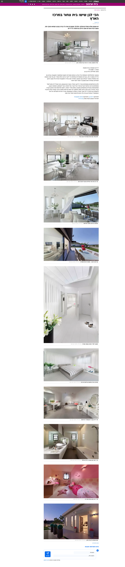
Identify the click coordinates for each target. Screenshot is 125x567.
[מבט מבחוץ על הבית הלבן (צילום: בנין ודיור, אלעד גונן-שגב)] (71, 523)
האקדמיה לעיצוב (76, 4)
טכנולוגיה (49, 1)
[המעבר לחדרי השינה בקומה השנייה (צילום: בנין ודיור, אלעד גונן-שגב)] (71, 305)
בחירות (81, 1)
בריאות (59, 1)
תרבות (75, 1)
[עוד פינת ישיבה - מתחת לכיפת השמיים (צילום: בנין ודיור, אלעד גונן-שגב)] (71, 245)
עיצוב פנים (62, 4)
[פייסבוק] (28, 4)
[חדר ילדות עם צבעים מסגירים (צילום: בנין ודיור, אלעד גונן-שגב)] (71, 483)
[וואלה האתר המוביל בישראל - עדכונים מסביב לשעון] (96, 1)
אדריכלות (52, 4)
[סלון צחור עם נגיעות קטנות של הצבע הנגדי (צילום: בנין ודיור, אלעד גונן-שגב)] (71, 120)
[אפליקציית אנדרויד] (34, 4)
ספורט (85, 1)
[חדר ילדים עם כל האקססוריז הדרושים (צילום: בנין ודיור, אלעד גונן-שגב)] (71, 404)
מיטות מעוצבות (78, 97)
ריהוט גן (91, 97)
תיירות (54, 1)
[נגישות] (2, 1)
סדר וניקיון (57, 4)
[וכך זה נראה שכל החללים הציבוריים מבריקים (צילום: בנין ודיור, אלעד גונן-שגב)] (71, 162)
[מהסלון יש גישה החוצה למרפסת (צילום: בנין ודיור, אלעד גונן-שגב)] (71, 205)
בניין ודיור (80, 98)
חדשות (90, 1)
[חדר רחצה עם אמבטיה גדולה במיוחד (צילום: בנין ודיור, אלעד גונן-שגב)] (71, 443)
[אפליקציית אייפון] (32, 4)
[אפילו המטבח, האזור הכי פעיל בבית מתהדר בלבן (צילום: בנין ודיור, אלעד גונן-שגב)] (71, 47)
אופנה (43, 1)
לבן (93, 543)
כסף (67, 1)
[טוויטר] (30, 4)
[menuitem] (89, 1)
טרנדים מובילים (69, 4)
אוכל (63, 1)
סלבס (71, 1)
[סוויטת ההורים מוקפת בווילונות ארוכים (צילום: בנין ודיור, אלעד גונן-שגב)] (71, 366)
